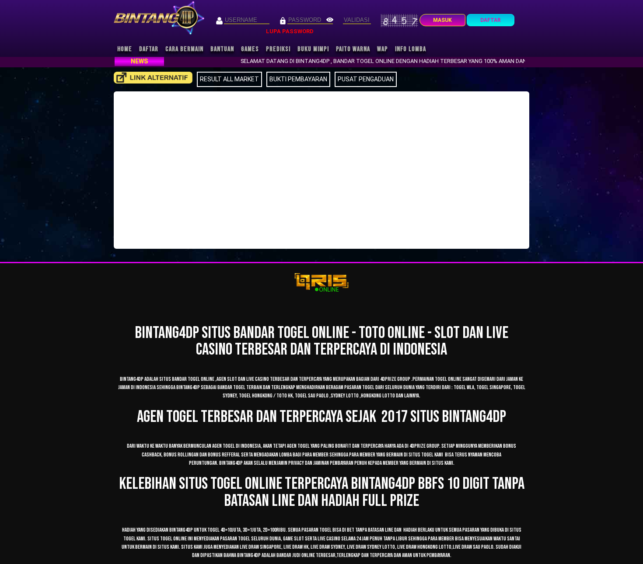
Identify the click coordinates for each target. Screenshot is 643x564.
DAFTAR (490, 20)
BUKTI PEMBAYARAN (298, 79)
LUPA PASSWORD (290, 31)
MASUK (442, 20)
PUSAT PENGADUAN (366, 79)
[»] (153, 78)
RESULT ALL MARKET (229, 79)
